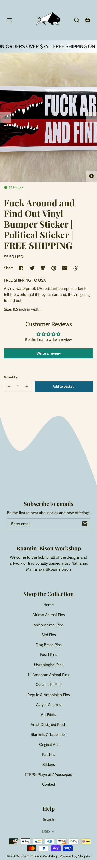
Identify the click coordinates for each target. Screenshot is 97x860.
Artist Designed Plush (48, 724)
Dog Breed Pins (49, 644)
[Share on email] (64, 268)
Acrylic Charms (48, 704)
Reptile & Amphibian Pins (48, 694)
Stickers (48, 764)
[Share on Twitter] (32, 268)
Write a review (48, 353)
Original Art (48, 744)
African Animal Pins (48, 614)
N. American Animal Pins (48, 674)
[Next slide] (91, 117)
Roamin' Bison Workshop (39, 856)
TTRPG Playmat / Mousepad (48, 774)
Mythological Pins (48, 664)
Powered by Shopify (75, 856)
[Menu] (9, 20)
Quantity (10, 377)
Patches (48, 754)
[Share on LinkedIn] (43, 268)
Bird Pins (48, 634)
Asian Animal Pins (49, 625)
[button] (76, 20)
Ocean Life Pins (48, 684)
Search (48, 819)
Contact (48, 784)
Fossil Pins (48, 654)
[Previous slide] (5, 117)
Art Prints (48, 714)
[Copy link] (75, 268)
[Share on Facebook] (21, 268)
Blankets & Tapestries (48, 734)
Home (48, 604)
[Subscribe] (84, 523)
